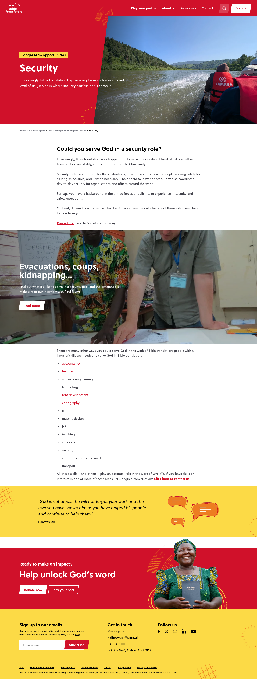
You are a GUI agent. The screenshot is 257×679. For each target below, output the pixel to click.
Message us (116, 631)
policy (77, 634)
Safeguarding (124, 667)
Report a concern (89, 667)
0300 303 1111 (116, 644)
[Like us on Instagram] (175, 632)
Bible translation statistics (42, 667)
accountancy (71, 363)
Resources (188, 8)
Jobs (21, 667)
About (166, 8)
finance (67, 371)
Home (22, 130)
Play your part (141, 8)
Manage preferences (147, 667)
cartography (71, 403)
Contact (207, 8)
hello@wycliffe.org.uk (123, 638)
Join (50, 130)
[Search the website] (224, 8)
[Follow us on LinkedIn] (184, 631)
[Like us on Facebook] (159, 632)
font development (75, 395)
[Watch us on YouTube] (193, 632)
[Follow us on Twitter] (166, 632)
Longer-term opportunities (70, 130)
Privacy (107, 667)
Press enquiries (68, 667)
